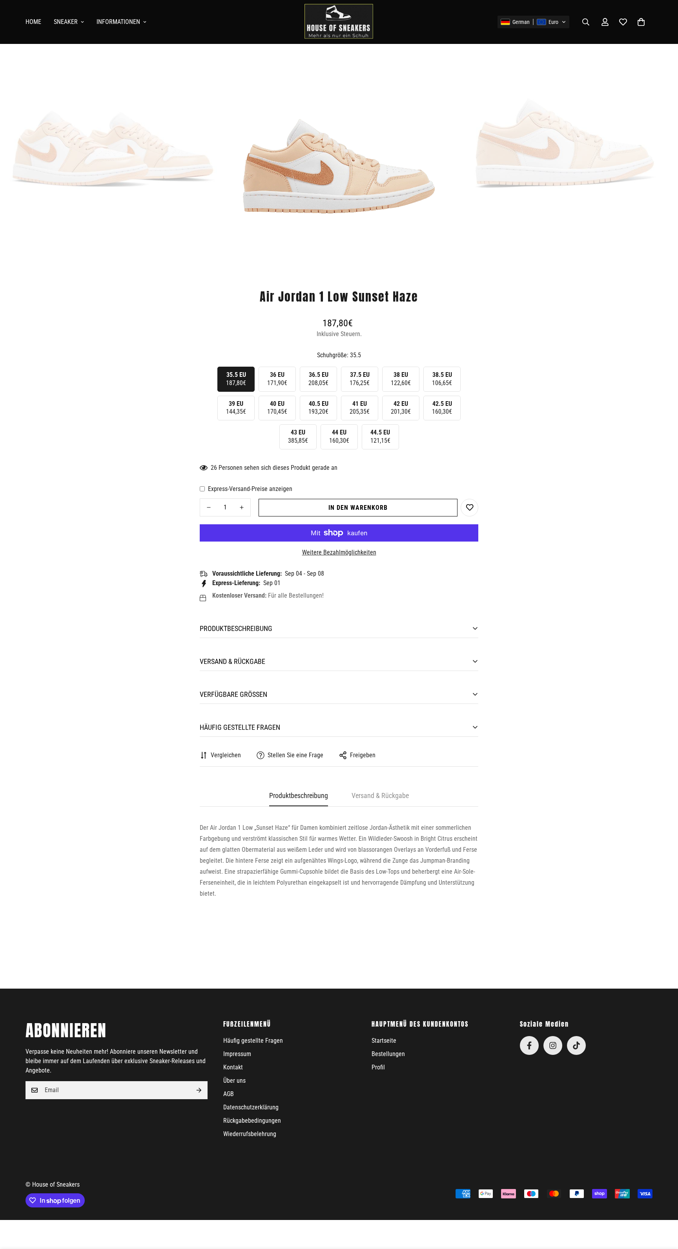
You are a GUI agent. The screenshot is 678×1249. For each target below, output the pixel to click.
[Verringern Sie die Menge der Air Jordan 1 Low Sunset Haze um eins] (208, 507)
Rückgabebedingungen (252, 1120)
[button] (533, 22)
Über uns (234, 1080)
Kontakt (233, 1067)
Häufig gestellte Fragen (253, 1040)
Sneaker (66, 21)
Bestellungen (388, 1054)
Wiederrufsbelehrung (249, 1134)
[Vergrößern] (209, 67)
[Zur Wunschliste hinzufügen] (469, 507)
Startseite (384, 1040)
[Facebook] (529, 1045)
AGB (228, 1094)
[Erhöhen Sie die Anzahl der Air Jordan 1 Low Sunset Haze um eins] (241, 507)
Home (33, 21)
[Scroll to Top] (663, 1206)
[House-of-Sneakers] (338, 22)
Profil (378, 1067)
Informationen (118, 21)
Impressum (237, 1054)
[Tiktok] (576, 1045)
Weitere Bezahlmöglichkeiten (339, 552)
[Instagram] (552, 1045)
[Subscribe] (199, 1090)
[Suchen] (586, 22)
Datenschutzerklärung (251, 1107)
